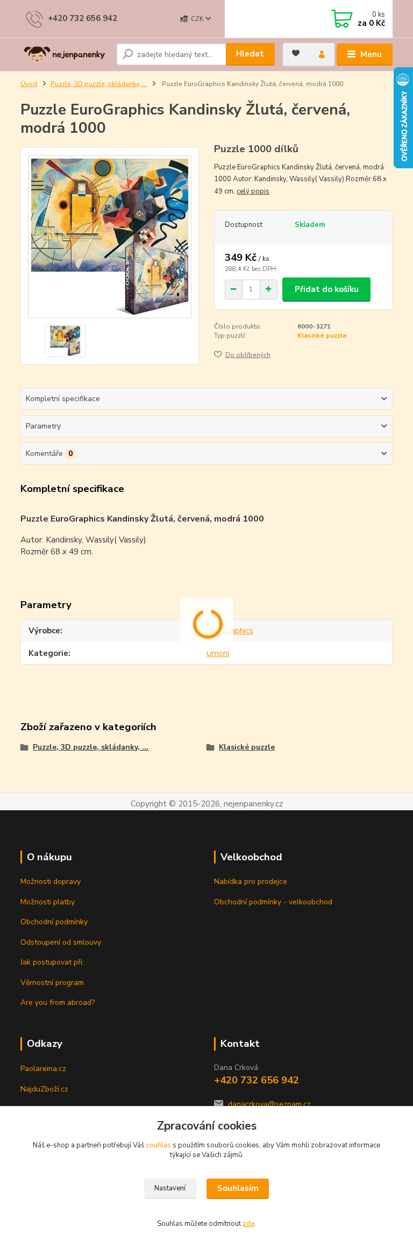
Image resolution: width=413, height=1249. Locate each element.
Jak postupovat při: (52, 962)
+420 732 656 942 (82, 18)
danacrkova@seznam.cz (269, 1104)
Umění (217, 653)
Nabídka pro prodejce (250, 881)
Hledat (250, 53)
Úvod (28, 84)
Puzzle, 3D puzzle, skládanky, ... (99, 84)
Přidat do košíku (327, 289)
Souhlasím (238, 1188)
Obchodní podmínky (54, 922)
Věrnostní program (52, 982)
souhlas (158, 1145)
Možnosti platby (47, 902)
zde (248, 1224)
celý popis (253, 191)
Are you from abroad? (57, 1002)
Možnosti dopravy (50, 881)
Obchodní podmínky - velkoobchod (273, 902)
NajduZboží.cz (44, 1089)
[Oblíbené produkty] (296, 53)
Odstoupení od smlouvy (60, 942)
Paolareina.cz (43, 1069)
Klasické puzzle (322, 335)
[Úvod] (64, 55)
